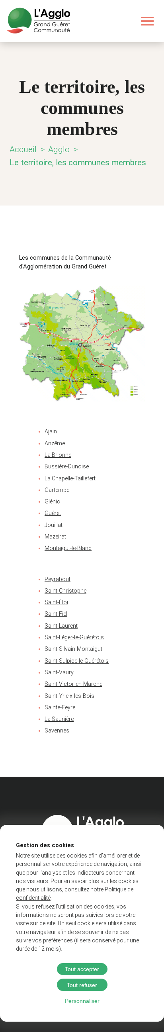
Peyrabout (57, 579)
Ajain (51, 431)
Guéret (53, 513)
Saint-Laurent (61, 626)
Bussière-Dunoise (67, 466)
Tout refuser (82, 985)
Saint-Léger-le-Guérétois (74, 637)
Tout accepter (82, 969)
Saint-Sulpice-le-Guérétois (77, 661)
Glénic (52, 501)
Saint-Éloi (56, 602)
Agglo (59, 149)
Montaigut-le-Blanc (68, 548)
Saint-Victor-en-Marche (73, 684)
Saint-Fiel (56, 614)
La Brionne (58, 455)
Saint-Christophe (65, 590)
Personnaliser (82, 1001)
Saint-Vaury (59, 672)
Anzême (55, 443)
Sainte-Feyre (60, 707)
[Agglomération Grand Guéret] (38, 21)
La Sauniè (57, 719)
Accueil (23, 149)
